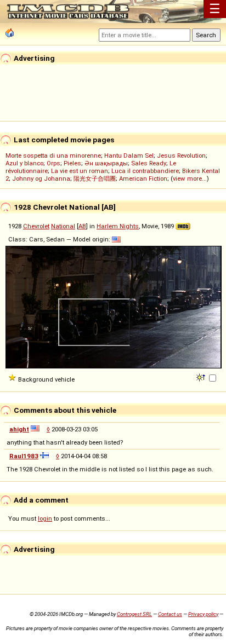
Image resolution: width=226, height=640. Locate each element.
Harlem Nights (118, 226)
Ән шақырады (106, 163)
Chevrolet (36, 226)
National (63, 226)
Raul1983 (23, 456)
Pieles (72, 163)
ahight (19, 429)
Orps (53, 163)
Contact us (170, 614)
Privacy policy (203, 614)
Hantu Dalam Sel (129, 155)
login (45, 518)
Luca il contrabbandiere (145, 171)
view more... (190, 178)
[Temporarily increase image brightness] (201, 376)
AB (82, 226)
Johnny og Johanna (41, 178)
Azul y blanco (24, 163)
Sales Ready (148, 163)
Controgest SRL (134, 614)
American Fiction (143, 178)
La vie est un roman (79, 171)
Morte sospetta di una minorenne (53, 155)
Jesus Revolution (181, 155)
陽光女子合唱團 (95, 178)
